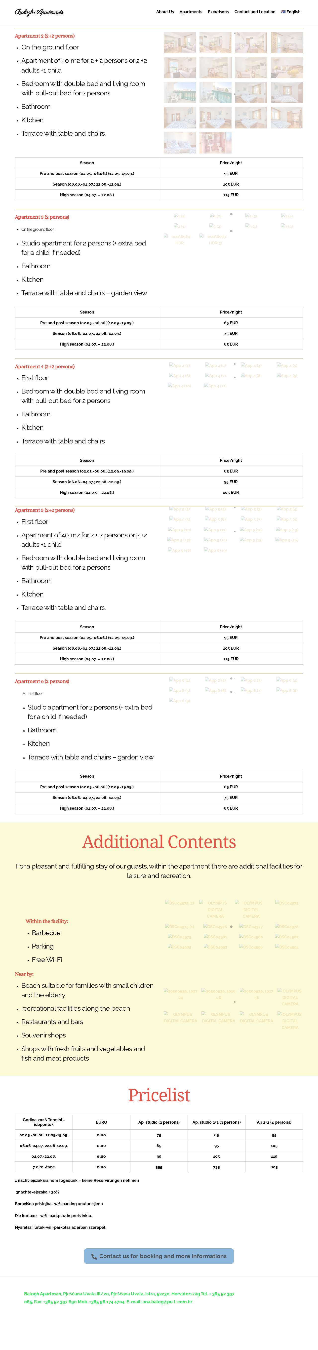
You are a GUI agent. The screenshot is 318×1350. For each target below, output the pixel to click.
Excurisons (218, 11)
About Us (165, 11)
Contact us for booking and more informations (163, 1256)
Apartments (191, 11)
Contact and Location (255, 11)
